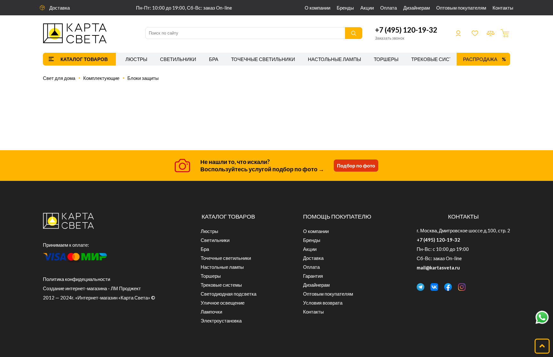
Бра (213, 59)
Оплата (388, 8)
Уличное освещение (222, 303)
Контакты (503, 8)
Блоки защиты (143, 78)
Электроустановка (221, 320)
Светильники (178, 59)
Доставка (59, 8)
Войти (458, 33)
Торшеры (386, 59)
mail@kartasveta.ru (438, 267)
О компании (317, 8)
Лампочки (211, 311)
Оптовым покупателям (461, 8)
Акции (367, 8)
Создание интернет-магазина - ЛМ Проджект (92, 288)
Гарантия (313, 276)
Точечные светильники (263, 59)
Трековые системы (437, 59)
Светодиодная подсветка (228, 294)
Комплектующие (101, 78)
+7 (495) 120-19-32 (406, 30)
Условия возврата (322, 303)
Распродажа (480, 59)
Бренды (345, 8)
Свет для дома (59, 78)
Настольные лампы (334, 59)
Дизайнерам (416, 8)
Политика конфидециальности (76, 279)
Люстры (136, 59)
